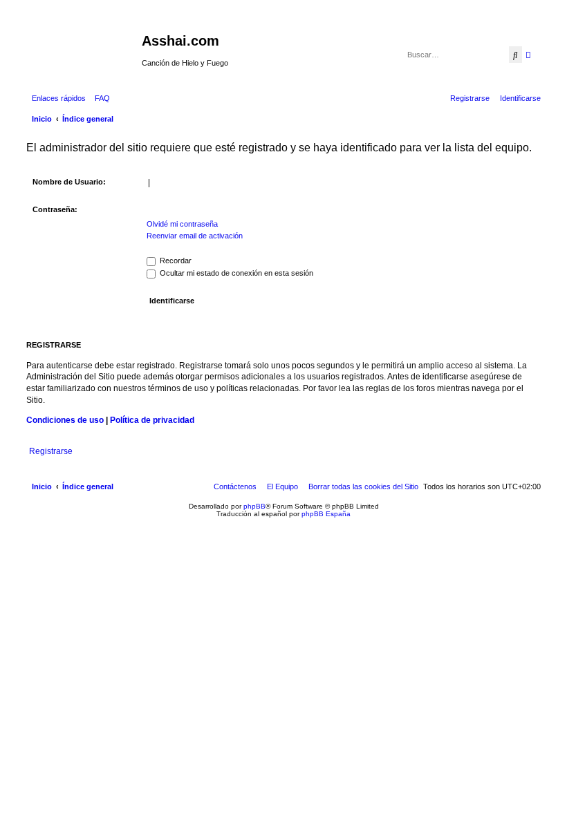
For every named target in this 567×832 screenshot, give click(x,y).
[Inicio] (82, 45)
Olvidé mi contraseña (182, 224)
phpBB (254, 506)
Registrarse (51, 451)
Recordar (175, 260)
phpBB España (326, 514)
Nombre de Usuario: (69, 182)
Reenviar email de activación (195, 235)
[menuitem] (99, 98)
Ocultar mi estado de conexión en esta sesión (235, 273)
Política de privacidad (152, 420)
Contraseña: (54, 209)
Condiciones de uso (65, 420)
